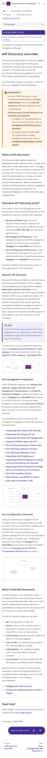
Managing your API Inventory (19, 686)
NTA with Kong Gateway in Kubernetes (24, 445)
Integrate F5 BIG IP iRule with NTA (21, 441)
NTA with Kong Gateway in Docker (22, 449)
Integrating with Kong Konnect (20, 456)
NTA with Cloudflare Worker (19, 473)
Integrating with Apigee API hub (20, 434)
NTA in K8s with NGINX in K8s (19, 481)
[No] (40, 730)
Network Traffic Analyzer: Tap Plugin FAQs (22, 355)
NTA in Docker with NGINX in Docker (23, 477)
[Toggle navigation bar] (4, 3)
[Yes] (34, 730)
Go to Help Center (23, 713)
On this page (9, 24)
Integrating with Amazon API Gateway (23, 430)
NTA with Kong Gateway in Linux (21, 452)
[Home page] (4, 11)
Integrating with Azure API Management (24, 438)
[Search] (39, 3)
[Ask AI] (43, 3)
